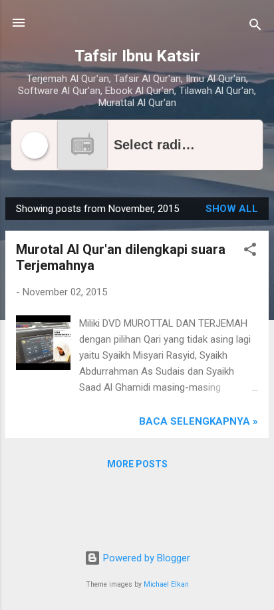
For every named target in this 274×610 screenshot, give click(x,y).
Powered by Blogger (145, 558)
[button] (250, 251)
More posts (137, 464)
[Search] (255, 27)
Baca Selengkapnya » (198, 421)
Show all (232, 209)
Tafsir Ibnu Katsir (137, 56)
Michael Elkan (166, 584)
